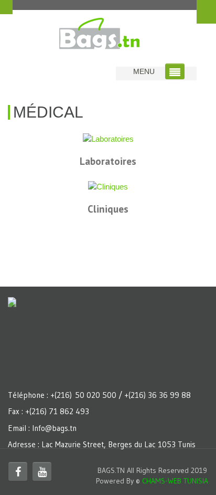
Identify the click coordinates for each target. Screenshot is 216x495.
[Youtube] (42, 471)
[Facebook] (17, 471)
